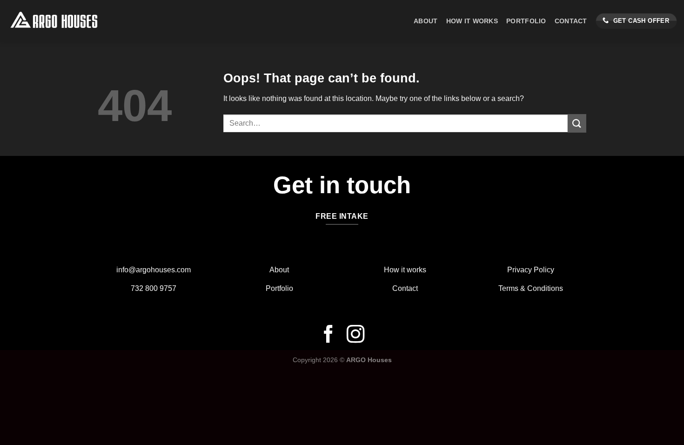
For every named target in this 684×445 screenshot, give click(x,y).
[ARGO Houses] (77, 21)
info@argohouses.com (153, 270)
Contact (571, 21)
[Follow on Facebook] (328, 335)
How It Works (472, 21)
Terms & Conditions (530, 288)
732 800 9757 (153, 288)
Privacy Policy (530, 270)
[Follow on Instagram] (355, 335)
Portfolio (526, 21)
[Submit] (577, 123)
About (425, 21)
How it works (405, 270)
